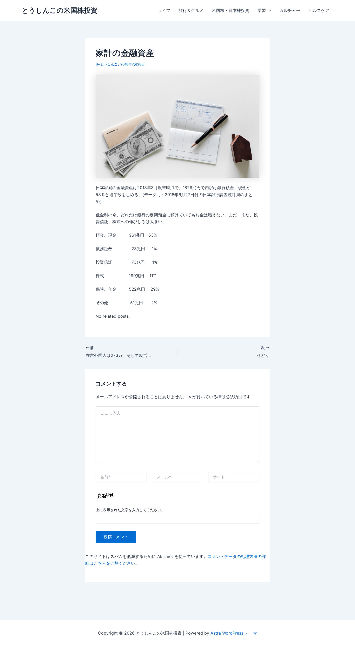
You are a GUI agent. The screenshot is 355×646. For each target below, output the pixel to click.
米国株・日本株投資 (230, 10)
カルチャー (289, 10)
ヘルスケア (318, 10)
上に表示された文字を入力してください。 (130, 510)
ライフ (164, 10)
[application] (268, 10)
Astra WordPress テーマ (234, 633)
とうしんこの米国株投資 (59, 10)
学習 (262, 10)
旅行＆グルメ (191, 10)
